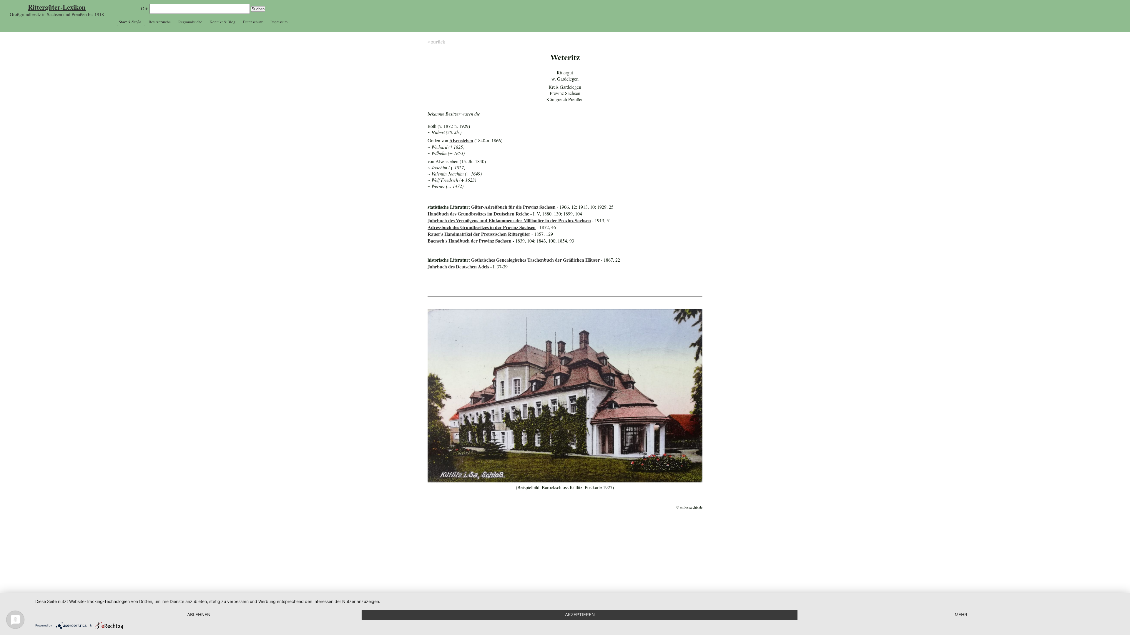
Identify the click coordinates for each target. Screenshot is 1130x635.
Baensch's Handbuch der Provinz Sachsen (469, 240)
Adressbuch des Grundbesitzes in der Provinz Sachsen (482, 227)
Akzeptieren (580, 614)
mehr (961, 614)
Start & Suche (130, 21)
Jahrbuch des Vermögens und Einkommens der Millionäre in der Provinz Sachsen (509, 220)
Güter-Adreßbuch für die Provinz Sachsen (513, 206)
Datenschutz (253, 21)
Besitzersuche (160, 21)
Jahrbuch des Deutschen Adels (458, 266)
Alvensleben (461, 140)
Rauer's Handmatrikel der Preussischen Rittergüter (479, 233)
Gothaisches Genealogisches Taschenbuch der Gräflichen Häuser (535, 259)
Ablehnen (198, 614)
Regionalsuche (190, 21)
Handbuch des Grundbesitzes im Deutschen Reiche (478, 213)
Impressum (279, 21)
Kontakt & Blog (222, 21)
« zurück (436, 41)
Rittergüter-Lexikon (57, 7)
